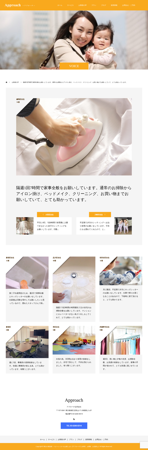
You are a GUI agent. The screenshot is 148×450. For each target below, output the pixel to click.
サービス (70, 5)
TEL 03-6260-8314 (74, 425)
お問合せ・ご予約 (128, 5)
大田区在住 (49, 214)
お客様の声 (83, 5)
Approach (74, 400)
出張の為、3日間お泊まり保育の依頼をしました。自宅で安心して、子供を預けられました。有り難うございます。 (73, 362)
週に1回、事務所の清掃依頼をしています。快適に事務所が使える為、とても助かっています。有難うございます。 (26, 365)
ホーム (59, 5)
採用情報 (114, 5)
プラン (93, 5)
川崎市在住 (99, 214)
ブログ (103, 5)
